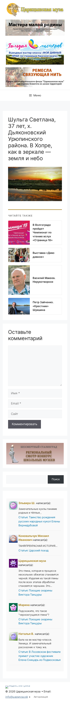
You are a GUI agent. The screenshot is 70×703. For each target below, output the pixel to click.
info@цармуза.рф (16, 697)
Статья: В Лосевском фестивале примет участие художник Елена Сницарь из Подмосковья (39, 656)
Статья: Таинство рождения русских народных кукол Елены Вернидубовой (39, 521)
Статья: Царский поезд (33, 550)
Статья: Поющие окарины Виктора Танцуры (35, 592)
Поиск (56, 479)
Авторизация (41, 696)
